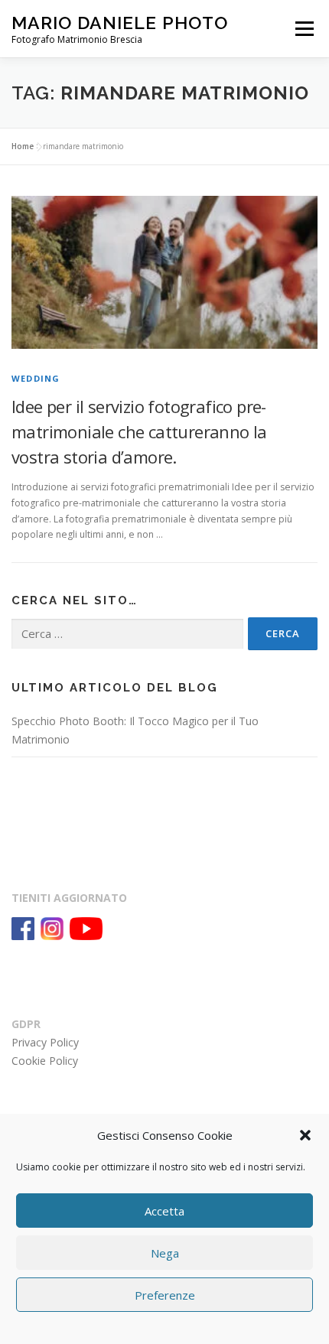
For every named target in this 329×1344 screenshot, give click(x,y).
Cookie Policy (44, 1060)
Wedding (35, 378)
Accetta (164, 1211)
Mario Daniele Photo (119, 22)
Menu (303, 28)
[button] (305, 1135)
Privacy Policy (45, 1042)
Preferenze (165, 1295)
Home (22, 146)
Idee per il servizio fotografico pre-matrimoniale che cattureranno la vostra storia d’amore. (139, 431)
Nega (165, 1253)
